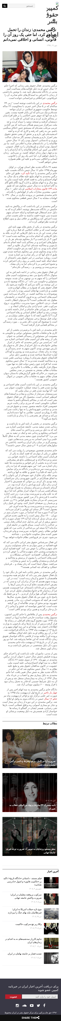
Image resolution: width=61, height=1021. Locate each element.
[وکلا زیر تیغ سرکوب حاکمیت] (51, 928)
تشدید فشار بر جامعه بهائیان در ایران (24, 953)
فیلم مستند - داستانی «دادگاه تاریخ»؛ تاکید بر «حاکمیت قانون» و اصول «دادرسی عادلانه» (22, 881)
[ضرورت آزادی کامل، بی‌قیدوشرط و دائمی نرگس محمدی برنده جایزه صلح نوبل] (29, 748)
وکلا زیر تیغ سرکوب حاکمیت (28, 924)
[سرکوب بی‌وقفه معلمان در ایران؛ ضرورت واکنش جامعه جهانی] (51, 899)
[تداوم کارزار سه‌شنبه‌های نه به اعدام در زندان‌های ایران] (51, 943)
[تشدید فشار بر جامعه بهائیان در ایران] (51, 958)
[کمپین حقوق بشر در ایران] (52, 20)
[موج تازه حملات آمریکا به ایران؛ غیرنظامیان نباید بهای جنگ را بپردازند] (51, 914)
